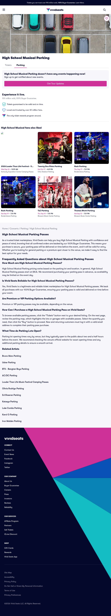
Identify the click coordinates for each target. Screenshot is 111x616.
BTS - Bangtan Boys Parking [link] (15, 369)
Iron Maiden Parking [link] (11, 421)
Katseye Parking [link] (10, 401)
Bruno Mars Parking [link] (11, 356)
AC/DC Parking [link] (9, 375)
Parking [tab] (21, 65)
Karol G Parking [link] (9, 414)
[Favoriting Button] (106, 18)
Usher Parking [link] (8, 362)
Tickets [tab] (8, 65)
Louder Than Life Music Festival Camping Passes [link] (25, 382)
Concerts (14, 228)
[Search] (104, 9)
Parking (24, 228)
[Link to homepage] (55, 10)
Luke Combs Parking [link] (12, 408)
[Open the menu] (3, 9)
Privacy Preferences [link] (12, 595)
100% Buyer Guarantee (66, 3)
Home (5, 228)
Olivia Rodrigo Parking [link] (13, 388)
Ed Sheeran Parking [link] (11, 395)
